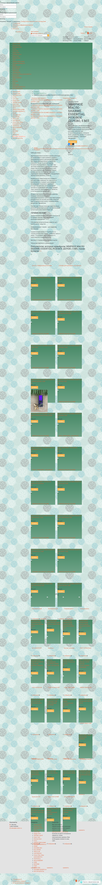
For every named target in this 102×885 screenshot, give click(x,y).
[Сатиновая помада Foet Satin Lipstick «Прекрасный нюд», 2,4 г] (85, 758)
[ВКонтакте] (69, 144)
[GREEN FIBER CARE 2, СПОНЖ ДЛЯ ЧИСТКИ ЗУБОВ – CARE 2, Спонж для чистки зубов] (85, 686)
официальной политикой (60, 831)
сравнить (82, 830)
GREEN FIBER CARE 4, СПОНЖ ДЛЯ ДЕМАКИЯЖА (37, 772)
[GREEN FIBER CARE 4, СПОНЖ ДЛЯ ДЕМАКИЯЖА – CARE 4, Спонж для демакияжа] (38, 758)
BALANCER (16, 69)
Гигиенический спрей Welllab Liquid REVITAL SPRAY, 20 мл (53, 622)
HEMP (14, 65)
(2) (31, 383)
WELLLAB (16, 70)
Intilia (14, 49)
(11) (32, 281)
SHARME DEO (17, 67)
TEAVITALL (16, 76)
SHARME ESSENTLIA (19, 86)
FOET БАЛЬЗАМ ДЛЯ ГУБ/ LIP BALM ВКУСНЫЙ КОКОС (37, 701)
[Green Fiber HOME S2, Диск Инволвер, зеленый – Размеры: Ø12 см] (70, 796)
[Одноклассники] (71, 144)
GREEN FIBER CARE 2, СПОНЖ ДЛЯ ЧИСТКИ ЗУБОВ (85, 701)
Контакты (16, 28)
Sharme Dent (16, 58)
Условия (15, 27)
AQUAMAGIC (16, 72)
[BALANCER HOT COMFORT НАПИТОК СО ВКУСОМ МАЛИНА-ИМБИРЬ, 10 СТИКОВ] (38, 647)
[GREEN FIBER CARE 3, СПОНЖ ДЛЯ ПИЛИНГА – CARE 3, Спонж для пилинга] (85, 722)
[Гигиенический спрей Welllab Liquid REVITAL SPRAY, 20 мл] (54, 608)
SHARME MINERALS (19, 63)
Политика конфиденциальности (23, 25)
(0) (58, 349)
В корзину (72, 142)
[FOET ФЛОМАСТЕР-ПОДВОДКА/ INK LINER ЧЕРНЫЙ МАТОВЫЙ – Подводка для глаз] (54, 686)
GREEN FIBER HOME (19, 61)
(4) (58, 281)
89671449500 (34, 31)
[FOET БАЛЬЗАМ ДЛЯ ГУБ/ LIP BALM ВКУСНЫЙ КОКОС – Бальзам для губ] (38, 686)
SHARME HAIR (17, 47)
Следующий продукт (69, 98)
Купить (34, 285)
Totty (14, 60)
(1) (31, 349)
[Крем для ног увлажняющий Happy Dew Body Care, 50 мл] (38, 796)
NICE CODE (16, 85)
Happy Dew (16, 52)
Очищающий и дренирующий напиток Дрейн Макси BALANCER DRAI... (68, 624)
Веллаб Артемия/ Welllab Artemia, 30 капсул (69, 661)
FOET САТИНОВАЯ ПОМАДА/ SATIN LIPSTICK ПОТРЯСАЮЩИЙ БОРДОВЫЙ (84, 663)
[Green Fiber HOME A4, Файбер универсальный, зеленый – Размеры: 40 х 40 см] (70, 686)
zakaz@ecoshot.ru (37, 33)
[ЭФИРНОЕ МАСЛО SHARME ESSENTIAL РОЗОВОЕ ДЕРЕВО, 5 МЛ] (48, 106)
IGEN (14, 79)
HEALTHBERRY (17, 78)
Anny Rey (16, 51)
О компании (16, 23)
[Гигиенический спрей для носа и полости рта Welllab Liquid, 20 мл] (38, 608)
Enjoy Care (16, 56)
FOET (14, 83)
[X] (73, 144)
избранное (35, 734)
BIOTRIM (15, 81)
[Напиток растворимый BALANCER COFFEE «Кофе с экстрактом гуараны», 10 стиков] (54, 647)
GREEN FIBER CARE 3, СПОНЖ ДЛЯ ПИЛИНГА (85, 737)
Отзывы (37, 149)
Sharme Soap (16, 45)
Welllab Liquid (17, 54)
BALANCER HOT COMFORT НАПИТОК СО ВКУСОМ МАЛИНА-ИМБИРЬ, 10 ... (37, 663)
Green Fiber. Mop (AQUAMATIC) (22, 74)
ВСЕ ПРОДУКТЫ (18, 88)
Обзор (35, 147)
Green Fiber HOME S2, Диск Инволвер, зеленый (69, 810)
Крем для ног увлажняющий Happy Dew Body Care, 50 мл (38, 810)
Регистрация (88, 27)
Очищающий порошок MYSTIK (40, 311)
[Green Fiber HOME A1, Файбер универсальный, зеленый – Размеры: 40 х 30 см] (54, 796)
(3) (31, 587)
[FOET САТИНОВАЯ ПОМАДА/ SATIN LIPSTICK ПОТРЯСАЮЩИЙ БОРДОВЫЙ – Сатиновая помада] (85, 647)
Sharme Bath (16, 43)
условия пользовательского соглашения (33, 21)
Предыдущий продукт (38, 98)
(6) (31, 313)
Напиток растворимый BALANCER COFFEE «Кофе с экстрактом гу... (53, 663)
